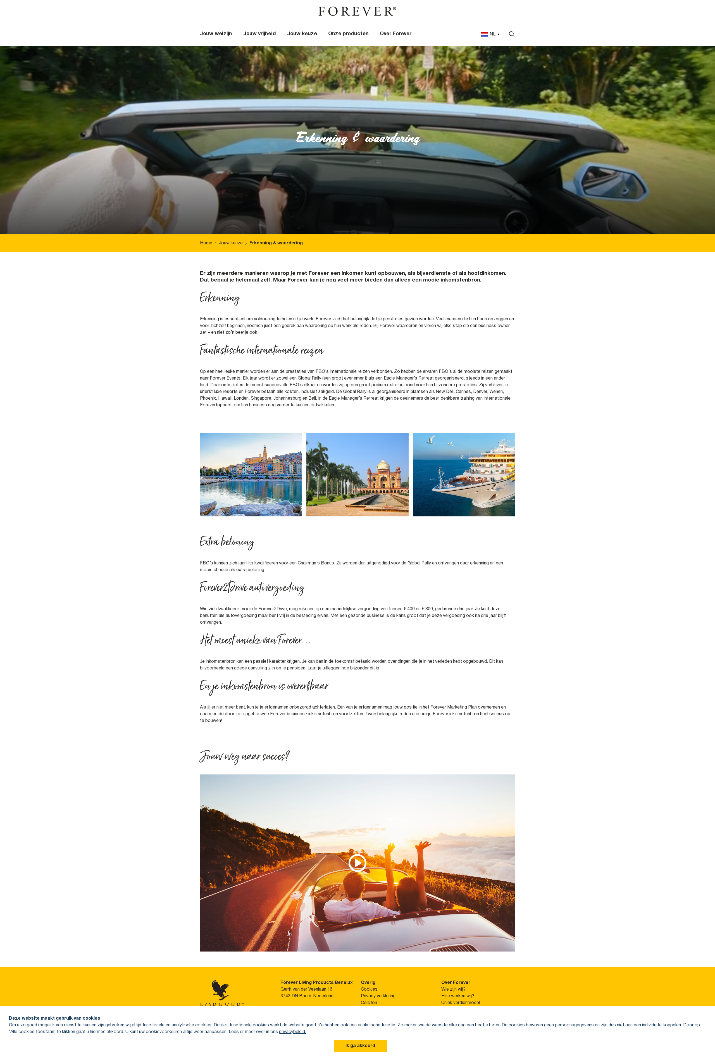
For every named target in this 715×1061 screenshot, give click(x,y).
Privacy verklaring (378, 996)
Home (206, 243)
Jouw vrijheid (259, 34)
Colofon (369, 1003)
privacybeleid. (292, 1032)
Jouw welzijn (216, 34)
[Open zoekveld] (510, 34)
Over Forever (395, 34)
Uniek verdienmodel (460, 1003)
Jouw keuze (302, 34)
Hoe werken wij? (457, 996)
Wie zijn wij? (453, 989)
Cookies (369, 989)
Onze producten (348, 34)
